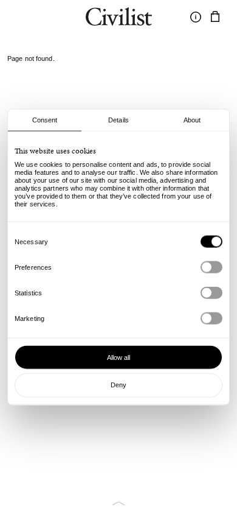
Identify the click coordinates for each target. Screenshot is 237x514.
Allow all (119, 357)
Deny (118, 385)
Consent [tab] (45, 120)
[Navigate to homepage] (119, 18)
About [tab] (192, 120)
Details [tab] (118, 120)
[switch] (211, 267)
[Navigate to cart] (215, 17)
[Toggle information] (195, 17)
